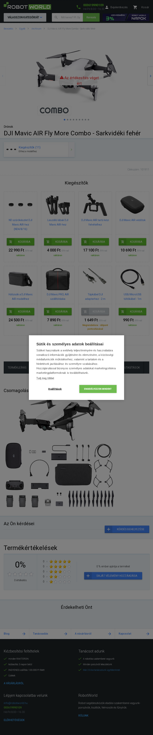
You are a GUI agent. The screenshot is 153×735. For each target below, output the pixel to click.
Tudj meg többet (45, 378)
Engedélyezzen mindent (98, 389)
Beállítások (55, 388)
